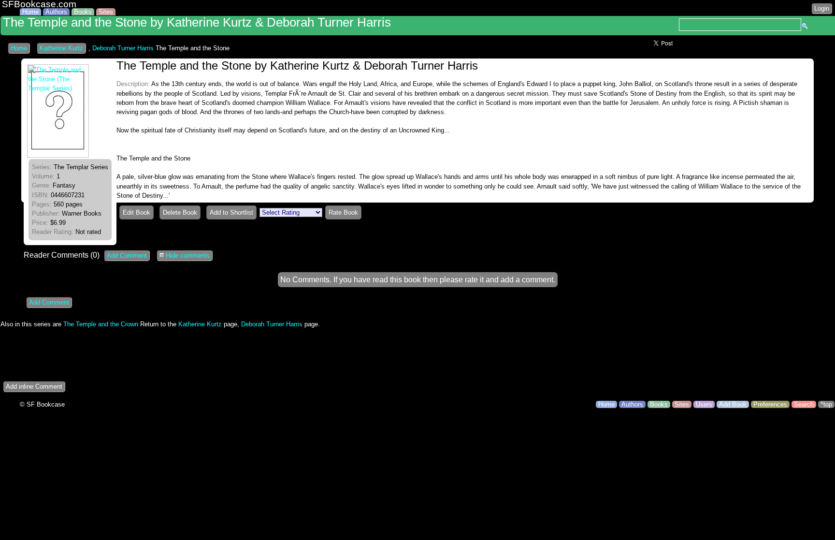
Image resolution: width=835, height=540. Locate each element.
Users (704, 404)
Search (804, 404)
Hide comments (187, 255)
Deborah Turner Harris (123, 48)
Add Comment (127, 255)
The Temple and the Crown (100, 324)
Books (83, 11)
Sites (106, 11)
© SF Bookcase (42, 404)
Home (30, 11)
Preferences (770, 404)
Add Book (733, 404)
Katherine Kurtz (61, 48)
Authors (56, 11)
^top (826, 404)
